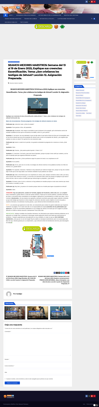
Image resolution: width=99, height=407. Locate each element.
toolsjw (19, 294)
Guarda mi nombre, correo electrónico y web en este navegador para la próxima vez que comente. (29, 378)
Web (6, 372)
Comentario (8, 331)
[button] (91, 18)
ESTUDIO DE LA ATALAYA (47, 18)
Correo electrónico (9, 365)
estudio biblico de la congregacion (83, 100)
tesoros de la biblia (80, 113)
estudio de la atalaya (80, 103)
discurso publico (79, 95)
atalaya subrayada (80, 90)
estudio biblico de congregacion (83, 97)
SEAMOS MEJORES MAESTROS (13, 18)
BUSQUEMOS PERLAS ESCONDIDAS (26, 15)
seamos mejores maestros (81, 110)
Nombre (7, 359)
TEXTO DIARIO (24, 22)
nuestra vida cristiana (81, 108)
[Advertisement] (49, 45)
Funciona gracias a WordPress (9, 404)
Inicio (11, 15)
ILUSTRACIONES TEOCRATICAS (66, 18)
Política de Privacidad (91, 404)
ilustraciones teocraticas (81, 105)
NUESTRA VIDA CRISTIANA (71, 15)
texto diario (78, 115)
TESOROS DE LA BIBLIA (30, 18)
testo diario (88, 113)
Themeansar (25, 404)
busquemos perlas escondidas (82, 92)
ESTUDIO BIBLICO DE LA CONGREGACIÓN (50, 15)
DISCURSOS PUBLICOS (11, 22)
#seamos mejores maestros (16, 83)
